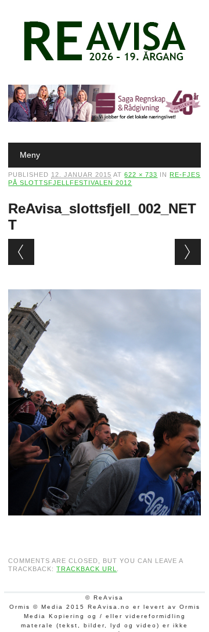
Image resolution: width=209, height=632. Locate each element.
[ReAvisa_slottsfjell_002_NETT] (104, 526)
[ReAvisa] (104, 61)
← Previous (21, 252)
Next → (188, 252)
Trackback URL (86, 568)
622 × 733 (140, 174)
